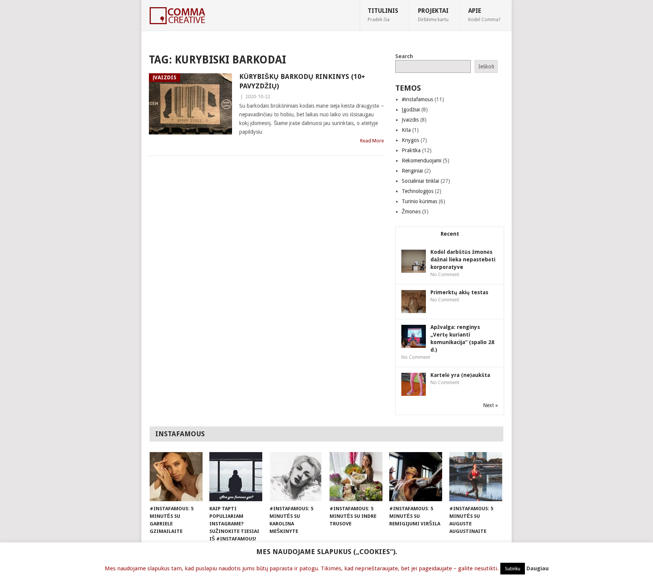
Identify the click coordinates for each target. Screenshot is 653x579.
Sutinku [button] (512, 568)
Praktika (411, 150)
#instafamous (417, 99)
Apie (484, 14)
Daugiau (537, 568)
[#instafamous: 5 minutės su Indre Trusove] (356, 476)
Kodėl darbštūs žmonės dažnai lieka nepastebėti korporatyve (462, 259)
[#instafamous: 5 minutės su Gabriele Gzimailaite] (176, 476)
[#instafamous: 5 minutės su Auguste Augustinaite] (475, 476)
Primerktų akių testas (459, 292)
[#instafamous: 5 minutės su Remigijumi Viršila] (415, 476)
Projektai (433, 14)
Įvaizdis (410, 120)
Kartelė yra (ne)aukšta (460, 375)
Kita (406, 130)
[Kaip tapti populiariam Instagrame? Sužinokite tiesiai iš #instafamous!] (235, 476)
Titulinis (383, 14)
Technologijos (417, 191)
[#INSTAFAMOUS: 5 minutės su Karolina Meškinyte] (295, 476)
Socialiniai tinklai (420, 181)
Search (404, 56)
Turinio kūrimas (419, 201)
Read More (372, 141)
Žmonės (411, 211)
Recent (450, 234)
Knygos (410, 140)
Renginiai (412, 171)
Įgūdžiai (411, 110)
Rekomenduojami (421, 160)
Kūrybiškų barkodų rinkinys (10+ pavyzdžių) (302, 81)
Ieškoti (486, 66)
